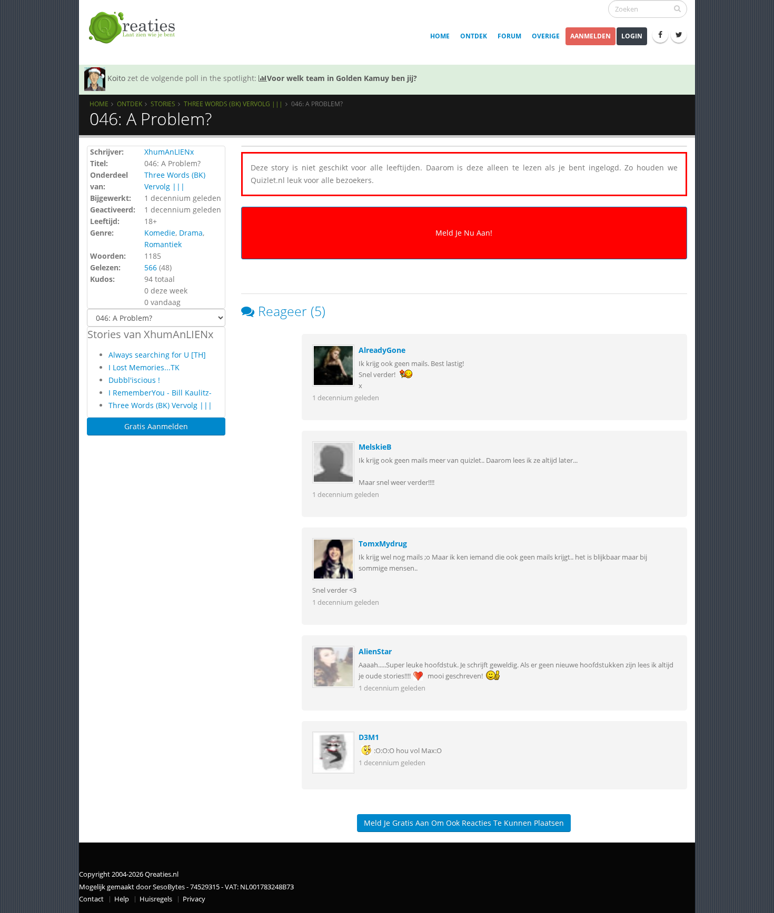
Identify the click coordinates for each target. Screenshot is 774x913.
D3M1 (369, 737)
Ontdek (473, 36)
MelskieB (375, 447)
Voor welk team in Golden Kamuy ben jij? (342, 78)
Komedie (159, 233)
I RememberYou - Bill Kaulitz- (160, 393)
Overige (546, 36)
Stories (163, 103)
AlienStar (375, 651)
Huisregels (156, 899)
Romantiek (163, 244)
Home (440, 36)
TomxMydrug (383, 544)
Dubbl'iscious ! (134, 380)
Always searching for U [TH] (157, 355)
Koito (116, 78)
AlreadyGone (382, 350)
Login (631, 36)
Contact (91, 899)
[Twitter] (679, 35)
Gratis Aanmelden (156, 426)
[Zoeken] (677, 8)
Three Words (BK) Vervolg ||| (233, 103)
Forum (509, 36)
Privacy (194, 899)
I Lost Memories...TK (144, 367)
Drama (191, 233)
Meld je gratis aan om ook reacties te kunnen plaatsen (464, 823)
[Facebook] (660, 35)
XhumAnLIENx (169, 152)
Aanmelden (590, 36)
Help (121, 899)
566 (150, 267)
